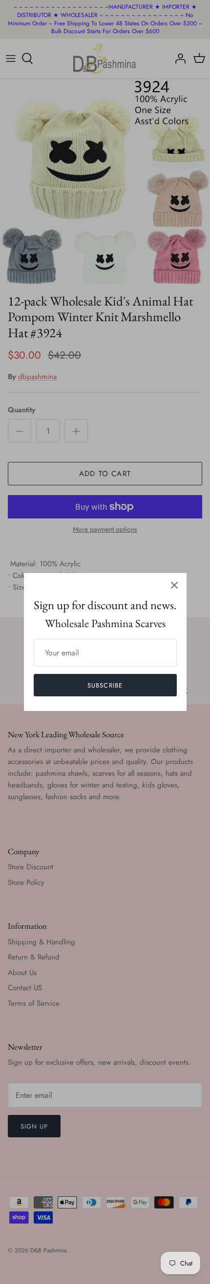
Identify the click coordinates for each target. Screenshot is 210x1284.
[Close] (174, 585)
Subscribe (104, 685)
